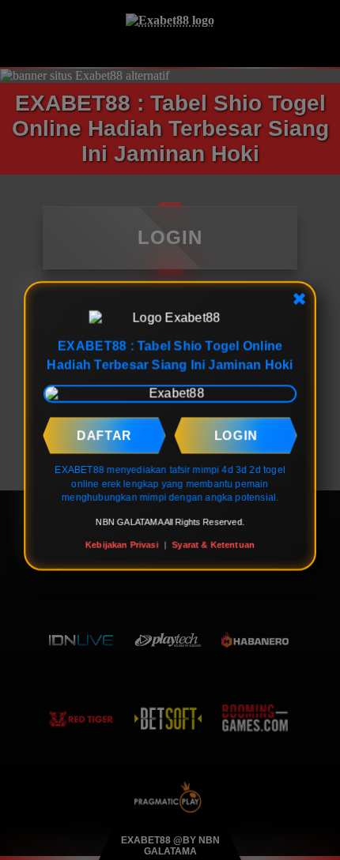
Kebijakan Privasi (121, 544)
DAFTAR (104, 435)
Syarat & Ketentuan (213, 544)
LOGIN (236, 435)
